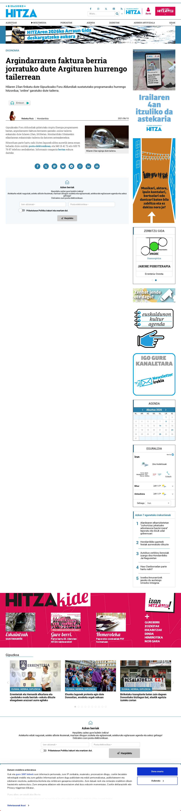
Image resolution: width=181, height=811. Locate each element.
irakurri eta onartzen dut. (47, 210)
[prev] (142, 409)
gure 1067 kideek (25, 774)
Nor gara (152, 641)
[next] (166, 409)
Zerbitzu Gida (154, 231)
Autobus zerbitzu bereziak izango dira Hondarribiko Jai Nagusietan (154, 555)
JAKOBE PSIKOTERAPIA (154, 266)
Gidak (172, 22)
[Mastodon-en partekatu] (54, 166)
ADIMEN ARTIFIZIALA (144, 22)
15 (127, 118)
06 (124, 118)
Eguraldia (154, 448)
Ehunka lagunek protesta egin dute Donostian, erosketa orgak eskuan (84, 696)
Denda (149, 633)
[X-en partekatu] (46, 166)
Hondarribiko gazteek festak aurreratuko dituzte (154, 543)
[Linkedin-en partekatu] (88, 166)
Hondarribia (43, 119)
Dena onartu (157, 771)
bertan (61, 149)
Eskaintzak (153, 630)
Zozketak (114, 22)
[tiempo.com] (173, 454)
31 (162, 417)
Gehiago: (141, 503)
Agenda (91, 22)
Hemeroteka (154, 637)
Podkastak (66, 22)
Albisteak (11, 22)
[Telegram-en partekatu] (71, 166)
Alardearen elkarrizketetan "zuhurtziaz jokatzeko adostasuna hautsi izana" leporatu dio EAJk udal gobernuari (154, 528)
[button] (158, 503)
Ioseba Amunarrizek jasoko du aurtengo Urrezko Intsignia (151, 580)
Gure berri (152, 622)
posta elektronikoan (39, 146)
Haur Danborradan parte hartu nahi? (153, 568)
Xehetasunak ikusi (16, 805)
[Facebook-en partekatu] (37, 166)
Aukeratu (155, 781)
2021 (120, 118)
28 (160, 434)
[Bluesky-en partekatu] (63, 166)
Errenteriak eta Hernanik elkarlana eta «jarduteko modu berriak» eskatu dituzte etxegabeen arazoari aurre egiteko (32, 697)
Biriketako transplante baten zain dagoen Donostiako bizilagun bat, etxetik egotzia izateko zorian (143, 697)
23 (172, 430)
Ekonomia (12, 50)
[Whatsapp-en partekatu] (80, 166)
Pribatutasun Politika (36, 210)
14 (160, 426)
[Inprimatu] (97, 166)
